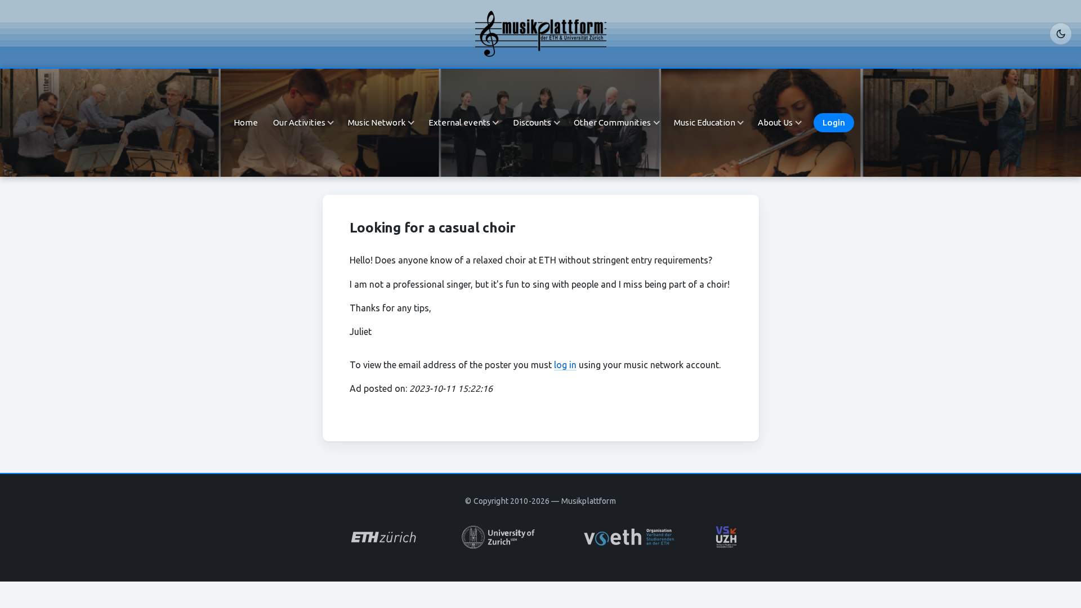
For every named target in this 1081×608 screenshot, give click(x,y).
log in (565, 365)
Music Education (704, 122)
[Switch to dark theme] (1060, 34)
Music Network (376, 122)
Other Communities (612, 122)
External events (459, 122)
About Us (775, 122)
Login (834, 122)
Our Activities (299, 122)
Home (246, 122)
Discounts (532, 122)
